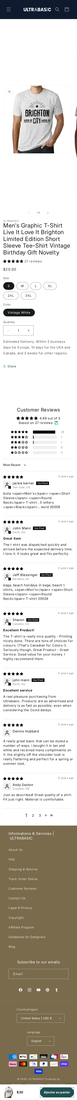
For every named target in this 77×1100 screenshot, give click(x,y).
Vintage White (19, 312)
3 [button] (40, 815)
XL (50, 286)
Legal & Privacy (20, 908)
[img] (13, 477)
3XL (28, 295)
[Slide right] (48, 212)
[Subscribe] (63, 974)
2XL (11, 295)
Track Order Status (23, 879)
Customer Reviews (23, 888)
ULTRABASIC (36, 1079)
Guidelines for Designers (27, 937)
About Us (16, 850)
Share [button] (11, 366)
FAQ (12, 859)
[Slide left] (29, 212)
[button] (8, 9)
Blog (12, 946)
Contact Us (17, 898)
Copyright (16, 917)
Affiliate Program (21, 927)
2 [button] (33, 815)
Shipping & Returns (23, 869)
